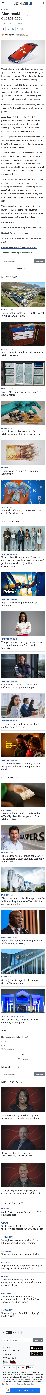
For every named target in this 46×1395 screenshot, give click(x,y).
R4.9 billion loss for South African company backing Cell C (20, 1021)
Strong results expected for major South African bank (20, 981)
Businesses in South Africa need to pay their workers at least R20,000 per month (22, 1227)
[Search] (43, 3)
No (5, 1045)
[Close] (43, 1384)
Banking (5, 10)
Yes (5, 1041)
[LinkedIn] (13, 29)
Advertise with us (11, 1351)
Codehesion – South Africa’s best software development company (19, 686)
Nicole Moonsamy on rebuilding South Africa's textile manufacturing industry (20, 1116)
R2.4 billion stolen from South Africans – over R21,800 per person (21, 433)
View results (23, 1059)
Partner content (9, 554)
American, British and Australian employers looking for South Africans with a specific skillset (22, 1282)
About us (7, 1347)
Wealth (4, 507)
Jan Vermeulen (7, 24)
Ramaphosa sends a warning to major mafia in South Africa (22, 942)
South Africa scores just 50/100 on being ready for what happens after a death (21, 766)
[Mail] (22, 29)
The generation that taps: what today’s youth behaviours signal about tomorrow (22, 645)
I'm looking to (9, 1049)
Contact (7, 1354)
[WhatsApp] (17, 29)
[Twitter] (8, 29)
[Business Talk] (30, 1367)
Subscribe (39, 261)
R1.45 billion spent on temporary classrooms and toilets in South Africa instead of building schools (20, 1299)
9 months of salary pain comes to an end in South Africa (21, 512)
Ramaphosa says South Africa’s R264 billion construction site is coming (19, 1241)
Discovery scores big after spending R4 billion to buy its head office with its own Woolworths (23, 901)
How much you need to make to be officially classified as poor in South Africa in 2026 (21, 816)
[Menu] (3, 3)
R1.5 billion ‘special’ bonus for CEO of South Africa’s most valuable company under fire (22, 859)
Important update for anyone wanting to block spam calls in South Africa (21, 1267)
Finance (4, 468)
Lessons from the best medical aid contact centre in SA (20, 725)
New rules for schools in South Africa (20, 1254)
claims (28, 92)
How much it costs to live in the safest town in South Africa (22, 314)
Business (5, 389)
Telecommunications (10, 1016)
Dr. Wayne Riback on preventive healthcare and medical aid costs (17, 1154)
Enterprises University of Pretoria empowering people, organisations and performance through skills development (22, 561)
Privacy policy (10, 1358)
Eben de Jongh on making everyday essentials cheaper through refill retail (20, 1192)
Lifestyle (5, 310)
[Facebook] (3, 29)
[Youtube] (23, 1367)
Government (6, 810)
